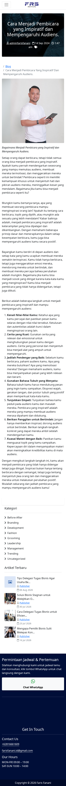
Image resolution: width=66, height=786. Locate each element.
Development (15, 528)
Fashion (12, 533)
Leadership (14, 543)
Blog (8, 66)
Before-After (14, 517)
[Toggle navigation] (6, 4)
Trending (12, 553)
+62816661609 (10, 744)
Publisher (25, 586)
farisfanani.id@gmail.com (17, 750)
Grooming (13, 538)
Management (15, 548)
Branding (13, 522)
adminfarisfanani (19, 43)
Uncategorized (16, 559)
